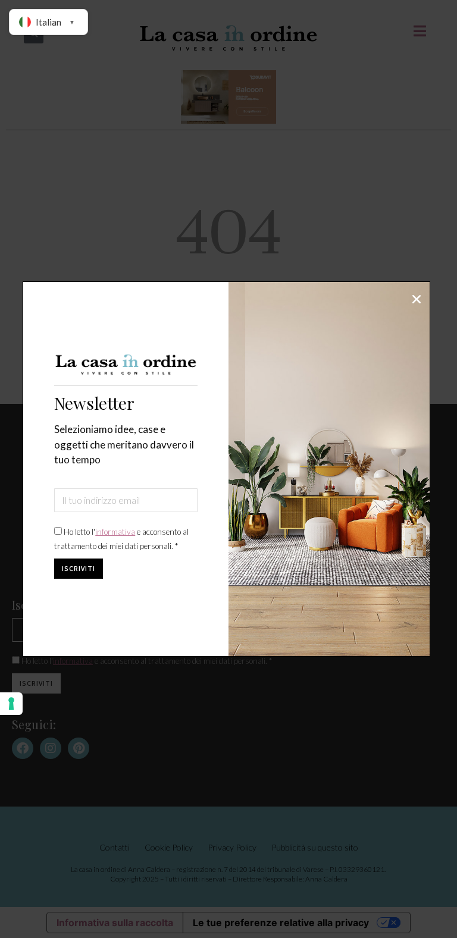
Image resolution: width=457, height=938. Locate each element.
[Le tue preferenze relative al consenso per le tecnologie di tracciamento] (11, 703)
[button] (416, 299)
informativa (115, 532)
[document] (228, 469)
